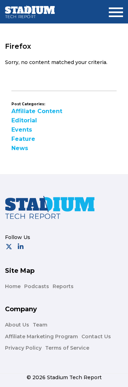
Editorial (24, 120)
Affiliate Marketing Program (41, 336)
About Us (17, 325)
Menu (116, 9)
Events (21, 129)
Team (40, 325)
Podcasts (36, 286)
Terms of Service (67, 348)
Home (13, 286)
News (19, 148)
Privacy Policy (23, 348)
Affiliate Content (36, 111)
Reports (63, 286)
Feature (23, 139)
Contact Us (96, 336)
